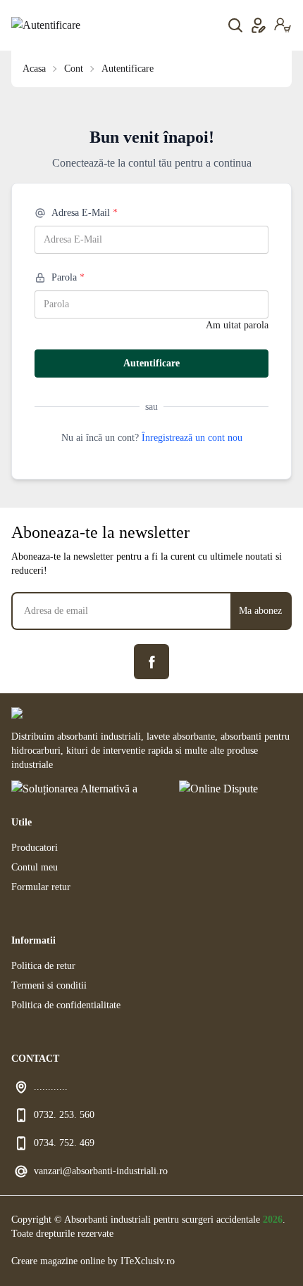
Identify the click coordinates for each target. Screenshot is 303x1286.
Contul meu (34, 867)
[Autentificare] (45, 25)
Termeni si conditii (49, 985)
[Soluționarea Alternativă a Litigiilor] (83, 791)
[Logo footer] (151, 713)
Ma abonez (260, 610)
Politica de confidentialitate (65, 1005)
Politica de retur (43, 965)
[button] (282, 25)
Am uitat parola (237, 325)
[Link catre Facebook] (151, 661)
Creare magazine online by (93, 1261)
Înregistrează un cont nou (192, 437)
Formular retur (40, 887)
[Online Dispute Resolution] (235, 791)
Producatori (34, 847)
